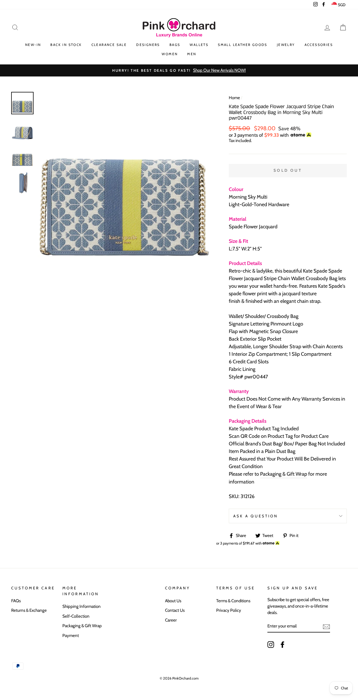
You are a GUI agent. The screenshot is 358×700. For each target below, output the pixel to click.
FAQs (16, 600)
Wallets (199, 45)
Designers (148, 45)
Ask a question (255, 516)
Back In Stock (66, 45)
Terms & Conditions (233, 600)
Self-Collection (76, 616)
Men (191, 54)
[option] (179, 70)
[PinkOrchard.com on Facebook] (282, 644)
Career (171, 620)
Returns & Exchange (29, 610)
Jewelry (286, 45)
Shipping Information (81, 606)
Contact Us (175, 610)
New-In (33, 45)
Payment (70, 635)
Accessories (319, 45)
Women (170, 54)
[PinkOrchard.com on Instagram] (270, 644)
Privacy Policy (228, 610)
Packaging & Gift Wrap (283, 474)
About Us (173, 600)
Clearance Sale (109, 45)
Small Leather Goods (242, 45)
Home (234, 97)
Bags (174, 45)
